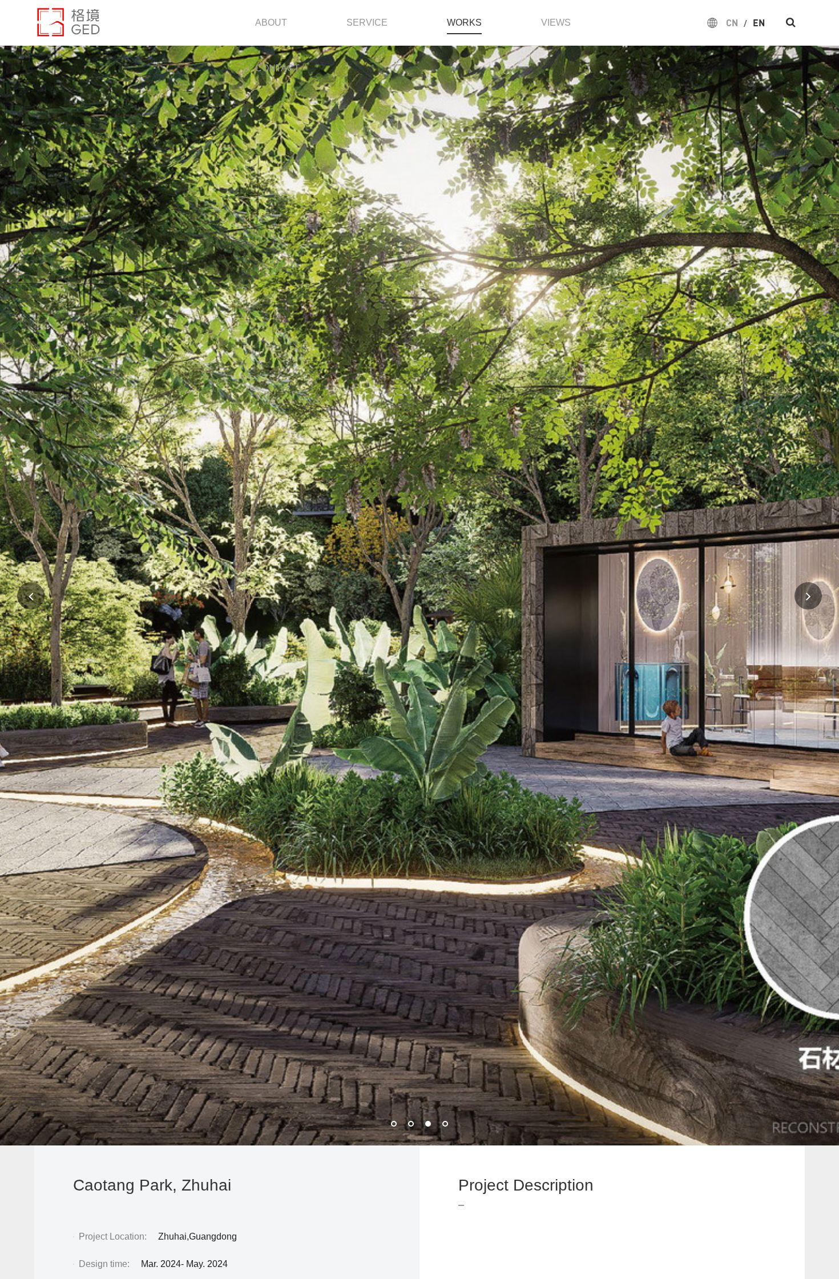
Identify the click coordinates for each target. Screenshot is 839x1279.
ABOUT (271, 22)
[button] (394, 1124)
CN (732, 23)
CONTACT (277, 68)
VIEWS (556, 22)
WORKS (464, 22)
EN (759, 23)
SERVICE (367, 22)
